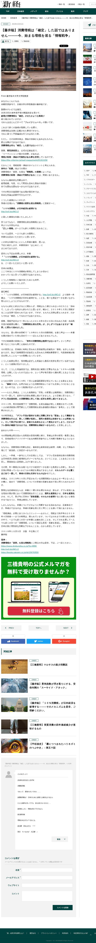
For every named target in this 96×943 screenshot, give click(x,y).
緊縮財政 (26, 41)
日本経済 (20, 11)
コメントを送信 (62, 907)
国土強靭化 (90, 234)
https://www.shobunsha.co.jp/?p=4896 (19, 546)
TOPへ (38, 628)
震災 (87, 324)
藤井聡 (7, 41)
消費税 (16, 41)
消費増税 (89, 279)
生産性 (88, 283)
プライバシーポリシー (49, 933)
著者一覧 (62, 4)
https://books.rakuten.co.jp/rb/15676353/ (20, 552)
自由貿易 (89, 297)
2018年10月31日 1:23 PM (26, 780)
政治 (46, 11)
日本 (87, 270)
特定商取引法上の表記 (81, 933)
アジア (85, 11)
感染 (87, 256)
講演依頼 (72, 4)
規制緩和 (89, 306)
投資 (87, 261)
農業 (87, 319)
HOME (3, 18)
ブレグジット (90, 202)
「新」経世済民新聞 (11, 4)
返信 (58, 839)
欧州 (72, 11)
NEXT (65, 628)
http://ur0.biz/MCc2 (10, 212)
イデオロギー (90, 179)
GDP (87, 171)
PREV (11, 628)
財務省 (88, 310)
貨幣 (87, 315)
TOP (7, 11)
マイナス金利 (90, 207)
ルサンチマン (90, 211)
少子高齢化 (90, 252)
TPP (87, 175)
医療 (87, 229)
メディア (33, 11)
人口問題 (89, 220)
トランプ (89, 198)
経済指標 (89, 288)
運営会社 (33, 933)
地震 (87, 238)
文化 (87, 265)
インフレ (89, 184)
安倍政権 (89, 243)
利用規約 (65, 933)
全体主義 (89, 225)
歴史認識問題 (90, 274)
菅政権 (88, 301)
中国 (87, 216)
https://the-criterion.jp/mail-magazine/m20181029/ (24, 160)
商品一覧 (81, 4)
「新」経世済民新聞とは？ (15, 933)
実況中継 (89, 247)
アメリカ (59, 11)
